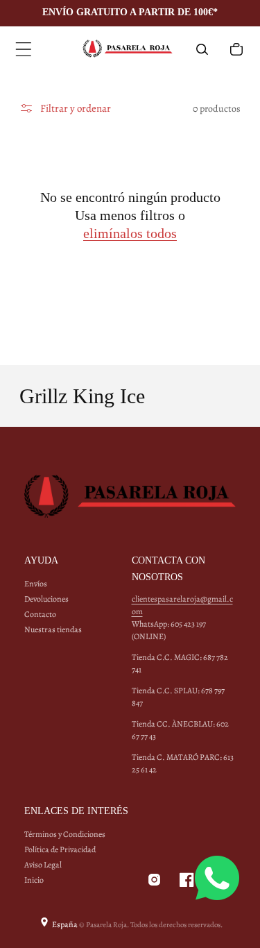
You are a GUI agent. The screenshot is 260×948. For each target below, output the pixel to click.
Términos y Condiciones (64, 834)
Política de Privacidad (60, 849)
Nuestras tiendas (53, 629)
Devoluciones (46, 598)
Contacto (40, 614)
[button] (23, 49)
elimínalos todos (130, 233)
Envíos (35, 583)
